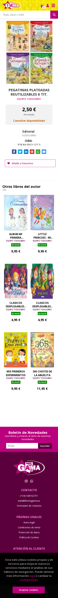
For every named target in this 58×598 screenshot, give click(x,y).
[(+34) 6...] (31, 481)
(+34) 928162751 (29, 495)
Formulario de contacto (29, 505)
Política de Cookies (29, 537)
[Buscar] (54, 15)
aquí (32, 576)
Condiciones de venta (29, 527)
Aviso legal (29, 522)
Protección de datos (29, 532)
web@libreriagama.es (29, 500)
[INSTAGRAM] (26, 481)
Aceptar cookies (28, 589)
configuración (29, 580)
